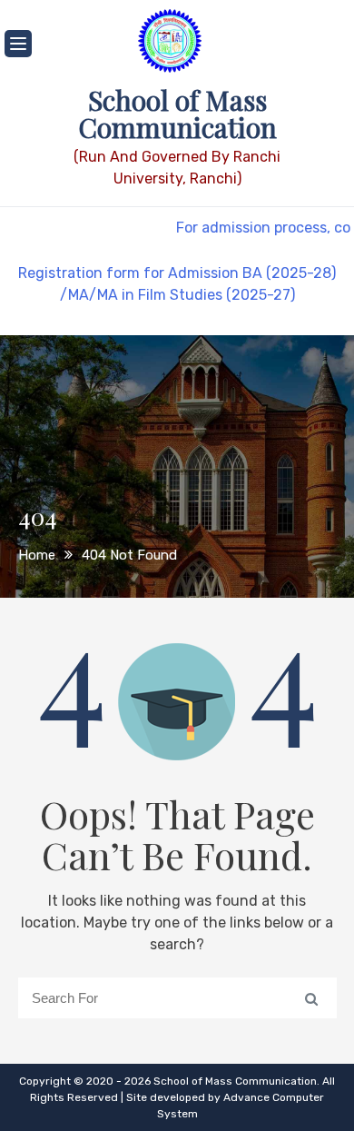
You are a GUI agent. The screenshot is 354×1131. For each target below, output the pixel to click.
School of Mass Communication (177, 113)
